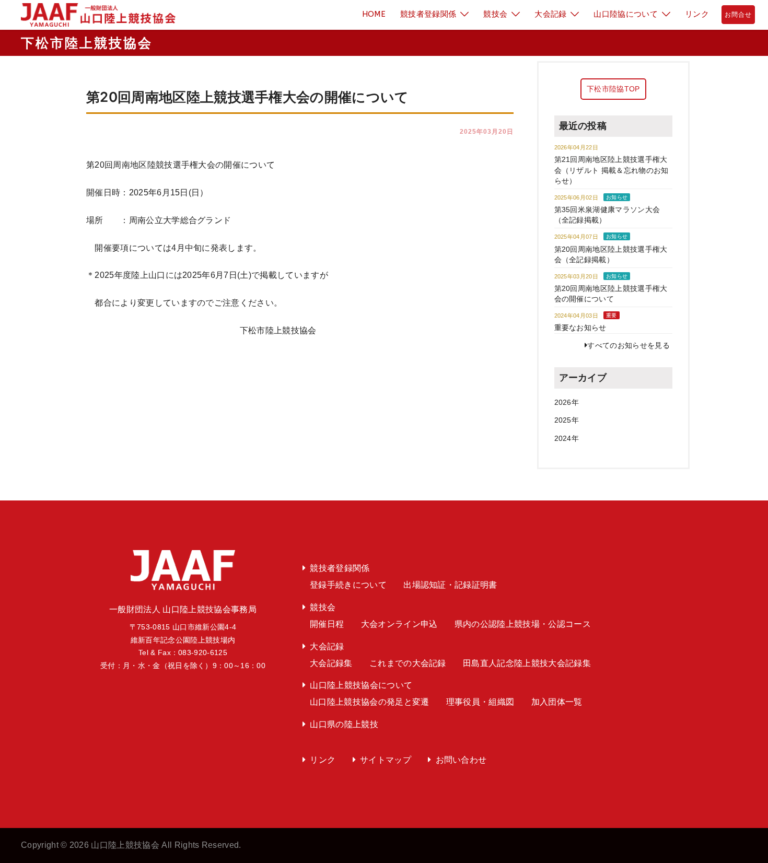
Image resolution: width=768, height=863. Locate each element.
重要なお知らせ (580, 327)
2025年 (566, 420)
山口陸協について (626, 14)
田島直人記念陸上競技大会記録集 (527, 663)
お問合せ (738, 14)
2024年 (566, 438)
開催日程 (327, 624)
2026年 (566, 402)
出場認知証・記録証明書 (450, 584)
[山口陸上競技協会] (94, 14)
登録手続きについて (348, 584)
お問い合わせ (461, 759)
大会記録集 (331, 663)
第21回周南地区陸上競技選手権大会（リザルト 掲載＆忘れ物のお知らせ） (611, 169)
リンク (697, 14)
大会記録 (550, 14)
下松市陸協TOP (613, 89)
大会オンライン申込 (399, 624)
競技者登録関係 (428, 14)
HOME (374, 14)
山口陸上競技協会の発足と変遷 (369, 701)
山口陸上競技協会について (361, 685)
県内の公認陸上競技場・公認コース (523, 624)
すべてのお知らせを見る (628, 345)
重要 (611, 315)
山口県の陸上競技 (344, 724)
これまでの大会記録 (407, 663)
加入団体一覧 (557, 701)
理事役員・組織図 (480, 701)
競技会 (495, 14)
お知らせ (616, 197)
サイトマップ (385, 759)
